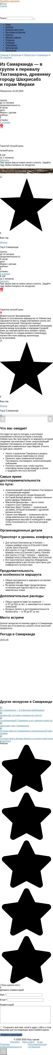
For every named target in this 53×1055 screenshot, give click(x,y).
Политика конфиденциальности (11, 1045)
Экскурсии (10, 50)
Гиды (8, 24)
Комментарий (7, 1005)
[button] (2, 419)
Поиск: (3, 18)
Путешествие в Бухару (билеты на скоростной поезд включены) (26, 739)
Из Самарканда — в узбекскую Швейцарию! (22, 710)
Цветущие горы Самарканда (14, 726)
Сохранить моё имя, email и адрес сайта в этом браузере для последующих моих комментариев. (25, 1028)
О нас (40, 1042)
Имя (3, 995)
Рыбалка (10, 42)
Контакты (15, 1042)
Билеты (9, 27)
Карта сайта (28, 1042)
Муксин (3, 242)
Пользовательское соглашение (37, 1045)
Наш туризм (7, 8)
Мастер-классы (13, 37)
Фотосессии (11, 48)
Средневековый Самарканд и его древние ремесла (26, 720)
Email (3, 1000)
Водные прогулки (14, 29)
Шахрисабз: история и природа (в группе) (21, 715)
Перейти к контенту (10, 1)
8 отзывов (5, 122)
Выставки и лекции (15, 32)
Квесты (9, 35)
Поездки (9, 40)
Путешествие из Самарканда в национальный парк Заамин (26, 732)
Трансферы (11, 45)
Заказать (4, 160)
